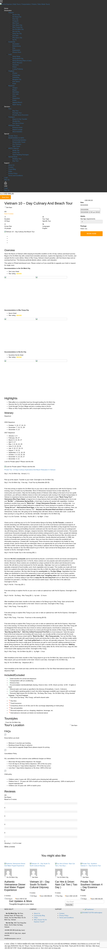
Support (6, 163)
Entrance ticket (17, 127)
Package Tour (17, 113)
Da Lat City (16, 31)
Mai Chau (16, 23)
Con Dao (15, 35)
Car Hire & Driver (18, 123)
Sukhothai (16, 77)
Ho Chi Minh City (18, 29)
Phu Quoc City (17, 37)
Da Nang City (17, 17)
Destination (8, 10)
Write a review (9, 847)
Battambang (17, 46)
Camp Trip (16, 152)
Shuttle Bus (16, 121)
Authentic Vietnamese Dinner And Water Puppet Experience (14, 885)
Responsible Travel (19, 142)
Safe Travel (16, 146)
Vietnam (11, 12)
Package (83, 226)
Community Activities (19, 140)
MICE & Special (13, 148)
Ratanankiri (16, 50)
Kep (14, 48)
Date (82, 202)
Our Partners (17, 144)
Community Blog (39, 915)
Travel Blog (12, 169)
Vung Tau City (17, 33)
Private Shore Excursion (20, 115)
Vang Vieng (16, 56)
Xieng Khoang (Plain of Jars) (22, 60)
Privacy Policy (12, 173)
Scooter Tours (13, 136)
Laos (10, 54)
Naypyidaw (16, 98)
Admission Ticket (13, 125)
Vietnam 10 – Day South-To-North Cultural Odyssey (40, 884)
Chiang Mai (16, 75)
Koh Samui (16, 81)
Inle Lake (16, 94)
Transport (11, 117)
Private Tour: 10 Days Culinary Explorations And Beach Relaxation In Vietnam (29, 470)
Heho (14, 96)
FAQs (10, 171)
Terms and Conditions (15, 175)
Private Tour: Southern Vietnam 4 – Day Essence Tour (91, 885)
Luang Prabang (18, 69)
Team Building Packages (21, 154)
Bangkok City (17, 79)
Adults (82, 216)
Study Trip (16, 150)
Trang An (15, 21)
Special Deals (12, 157)
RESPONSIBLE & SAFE (16, 138)
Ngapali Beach (17, 102)
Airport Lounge (17, 129)
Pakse (15, 67)
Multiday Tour (17, 159)
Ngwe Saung (17, 104)
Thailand (11, 71)
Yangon (15, 88)
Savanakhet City (18, 58)
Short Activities (17, 131)
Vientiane (16, 65)
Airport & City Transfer (20, 119)
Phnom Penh (17, 52)
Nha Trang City (17, 27)
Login (6, 177)
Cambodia (11, 42)
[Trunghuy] (8, 872)
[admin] (58, 872)
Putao (14, 100)
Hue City (15, 19)
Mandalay (16, 92)
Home (6, 8)
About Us (11, 165)
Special (6, 134)
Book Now (5, 197)
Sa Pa (15, 40)
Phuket (15, 73)
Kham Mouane (17, 63)
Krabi (14, 83)
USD (6, 186)
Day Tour (15, 111)
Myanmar (11, 85)
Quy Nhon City (17, 25)
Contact (10, 167)
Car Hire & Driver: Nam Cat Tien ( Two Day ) (66, 884)
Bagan (15, 90)
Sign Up (6, 179)
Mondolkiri (16, 44)
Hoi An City (16, 14)
